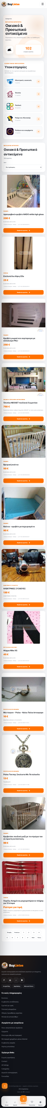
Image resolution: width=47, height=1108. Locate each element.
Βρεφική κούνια (11, 464)
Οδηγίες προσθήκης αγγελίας (12, 1013)
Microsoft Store (28, 986)
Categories (8, 18)
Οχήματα (5, 1031)
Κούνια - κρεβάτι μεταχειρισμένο (19, 526)
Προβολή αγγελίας (23, 230)
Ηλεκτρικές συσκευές (10, 585)
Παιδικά (5, 211)
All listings (5, 1065)
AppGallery (17, 986)
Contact (4, 1061)
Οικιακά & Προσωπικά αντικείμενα (14, 399)
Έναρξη (9, 932)
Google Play (6, 986)
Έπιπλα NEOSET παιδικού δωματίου (20, 402)
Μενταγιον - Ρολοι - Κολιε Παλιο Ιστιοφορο (23, 712)
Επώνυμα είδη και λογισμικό (12, 1035)
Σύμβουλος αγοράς (8, 1043)
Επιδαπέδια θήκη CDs (13, 276)
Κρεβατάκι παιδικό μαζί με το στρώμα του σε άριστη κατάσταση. (23, 837)
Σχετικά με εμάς (7, 1005)
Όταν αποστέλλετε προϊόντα (12, 1028)
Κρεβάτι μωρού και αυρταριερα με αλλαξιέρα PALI (19, 339)
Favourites (5, 1076)
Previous (16, 932)
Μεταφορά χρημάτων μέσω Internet (14, 1039)
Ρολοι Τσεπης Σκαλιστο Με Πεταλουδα (21, 774)
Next (33, 937)
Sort (5, 162)
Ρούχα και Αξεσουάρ (10, 647)
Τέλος (39, 937)
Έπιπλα (5, 273)
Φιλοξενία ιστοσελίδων (10, 1017)
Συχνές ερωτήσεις (8, 1057)
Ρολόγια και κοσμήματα (11, 709)
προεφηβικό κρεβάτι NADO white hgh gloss (23, 214)
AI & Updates (23, 1089)
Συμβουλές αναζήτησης (10, 1002)
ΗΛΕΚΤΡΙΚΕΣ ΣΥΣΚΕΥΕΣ (14, 588)
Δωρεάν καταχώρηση (9, 1072)
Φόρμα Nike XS (10, 650)
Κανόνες (5, 998)
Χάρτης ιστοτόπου (8, 1046)
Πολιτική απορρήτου (9, 1009)
